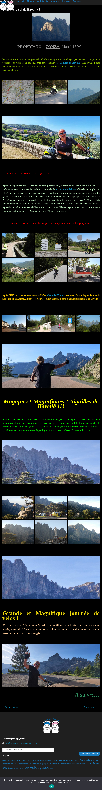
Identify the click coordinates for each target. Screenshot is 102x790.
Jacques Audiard (80, 760)
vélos (51, 768)
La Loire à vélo (12, 764)
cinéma (29, 760)
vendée (22, 768)
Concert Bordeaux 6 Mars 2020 (41, 760)
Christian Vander (15, 760)
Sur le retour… (92, 707)
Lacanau (5, 764)
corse (54, 760)
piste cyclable (56, 764)
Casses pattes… (11, 707)
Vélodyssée (39, 767)
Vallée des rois (14, 768)
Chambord (5, 760)
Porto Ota (76, 764)
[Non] (99, 783)
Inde (68, 760)
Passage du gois (39, 764)
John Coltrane (93, 760)
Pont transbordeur (66, 764)
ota (33, 764)
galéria (60, 760)
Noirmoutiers (27, 764)
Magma (20, 764)
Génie (65, 760)
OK (52, 786)
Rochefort (82, 764)
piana (48, 763)
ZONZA (53, 46)
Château (23, 760)
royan (89, 763)
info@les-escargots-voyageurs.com (21, 743)
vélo (27, 768)
